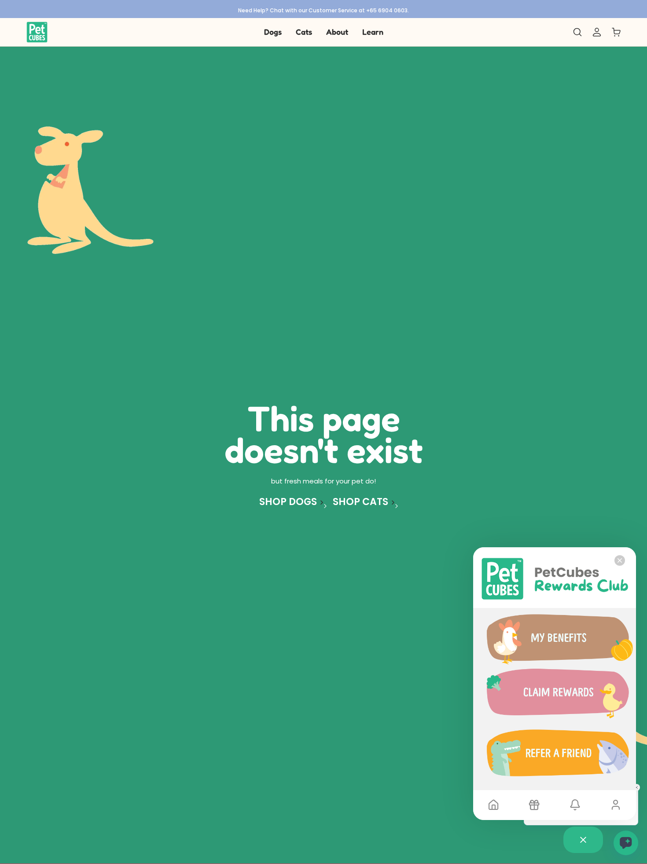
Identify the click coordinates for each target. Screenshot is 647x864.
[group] (323, 9)
